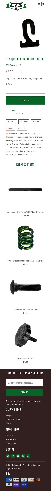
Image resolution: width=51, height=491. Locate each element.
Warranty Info (12, 439)
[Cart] (43, 4)
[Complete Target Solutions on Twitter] (8, 456)
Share (25, 121)
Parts (13, 110)
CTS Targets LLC (13, 65)
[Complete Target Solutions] (16, 7)
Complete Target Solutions (25, 465)
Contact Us (11, 443)
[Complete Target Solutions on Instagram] (23, 456)
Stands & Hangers (14, 419)
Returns (9, 435)
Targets (9, 415)
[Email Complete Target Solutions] (28, 456)
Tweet (12, 121)
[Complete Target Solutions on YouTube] (18, 456)
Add (11, 128)
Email (23, 128)
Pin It (37, 121)
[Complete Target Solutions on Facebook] (13, 456)
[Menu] (39, 4)
